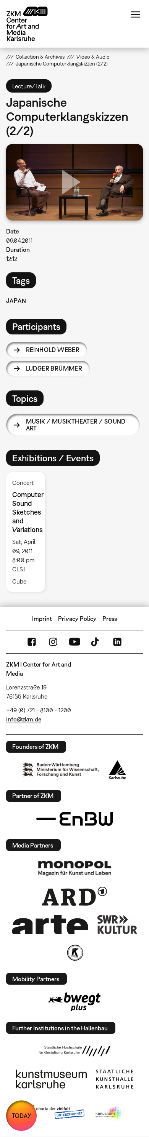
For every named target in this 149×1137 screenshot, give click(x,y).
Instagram (53, 641)
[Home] (33, 24)
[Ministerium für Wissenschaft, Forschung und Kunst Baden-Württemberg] (61, 770)
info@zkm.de (23, 719)
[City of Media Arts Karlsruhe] (109, 1113)
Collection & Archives (40, 57)
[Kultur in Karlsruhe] (74, 952)
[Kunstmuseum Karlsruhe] (51, 1079)
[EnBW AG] (74, 819)
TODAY (21, 1115)
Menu (135, 14)
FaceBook (31, 641)
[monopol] (74, 868)
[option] (28, 532)
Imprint (42, 618)
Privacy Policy (77, 618)
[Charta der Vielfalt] (55, 1113)
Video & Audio (93, 57)
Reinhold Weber (53, 349)
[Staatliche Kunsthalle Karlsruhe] (114, 1079)
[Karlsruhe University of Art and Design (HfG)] (74, 1051)
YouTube (74, 641)
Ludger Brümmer (54, 368)
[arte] (50, 924)
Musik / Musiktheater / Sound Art (76, 425)
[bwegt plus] (74, 1001)
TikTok (96, 641)
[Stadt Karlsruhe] (117, 769)
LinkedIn (117, 641)
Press (109, 618)
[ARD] (74, 896)
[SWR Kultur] (117, 924)
